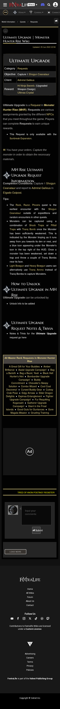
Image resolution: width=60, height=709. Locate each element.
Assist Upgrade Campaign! (32, 369)
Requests (34, 22)
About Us (30, 601)
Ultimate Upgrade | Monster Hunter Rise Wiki (26, 39)
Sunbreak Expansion (21, 138)
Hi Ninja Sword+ (26, 85)
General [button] (38, 12)
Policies (30, 670)
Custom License (34, 629)
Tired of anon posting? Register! (36, 492)
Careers (30, 658)
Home (30, 589)
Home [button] (21, 12)
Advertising (30, 654)
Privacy (30, 666)
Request (35, 105)
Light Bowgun (17, 265)
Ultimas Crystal (26, 92)
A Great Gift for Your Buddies (24, 366)
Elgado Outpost (12, 192)
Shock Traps (36, 225)
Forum (30, 597)
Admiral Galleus (26, 80)
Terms (30, 662)
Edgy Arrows (28, 392)
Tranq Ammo (36, 269)
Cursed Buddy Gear (31, 389)
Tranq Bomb (29, 229)
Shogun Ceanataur (39, 74)
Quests (23, 22)
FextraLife (12, 678)
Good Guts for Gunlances (30, 409)
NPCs (50, 114)
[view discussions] (56, 20)
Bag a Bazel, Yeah (29, 373)
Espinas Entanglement (30, 396)
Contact (30, 605)
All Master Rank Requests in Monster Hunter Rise (29, 359)
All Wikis (30, 593)
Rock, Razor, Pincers (28, 204)
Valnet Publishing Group (41, 678)
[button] (32, 5)
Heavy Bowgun (37, 265)
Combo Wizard (29, 386)
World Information (8, 22)
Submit (37, 530)
